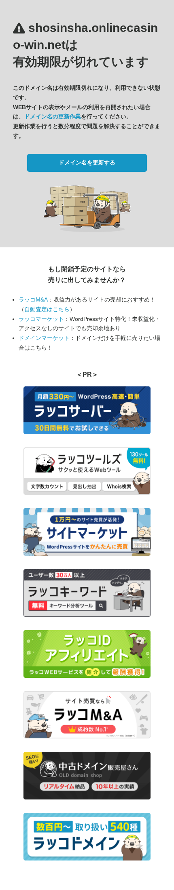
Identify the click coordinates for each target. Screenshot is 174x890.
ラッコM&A (33, 299)
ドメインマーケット (44, 338)
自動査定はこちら (47, 309)
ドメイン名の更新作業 (52, 116)
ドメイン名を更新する (87, 162)
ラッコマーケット (41, 319)
